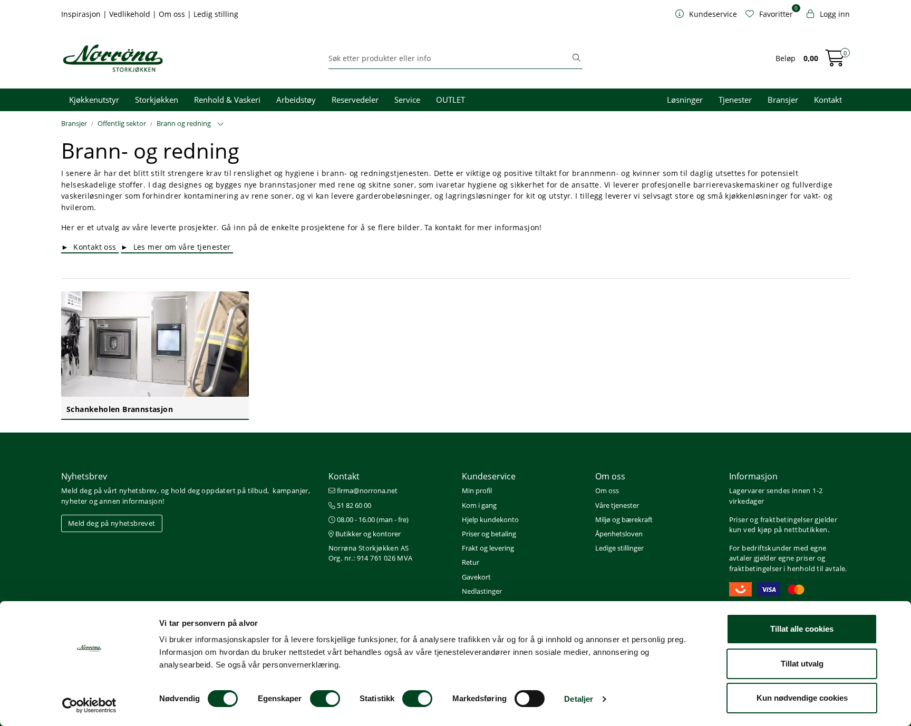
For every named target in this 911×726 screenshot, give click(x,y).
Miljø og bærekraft (624, 519)
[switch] (325, 698)
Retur (470, 562)
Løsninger (685, 99)
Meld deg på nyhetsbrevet (112, 523)
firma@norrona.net (366, 490)
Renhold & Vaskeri (227, 99)
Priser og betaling (489, 533)
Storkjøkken (156, 99)
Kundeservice (489, 476)
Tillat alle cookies (802, 628)
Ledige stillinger (619, 548)
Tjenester (735, 99)
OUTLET (450, 99)
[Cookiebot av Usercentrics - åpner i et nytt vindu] (89, 705)
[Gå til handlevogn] (835, 61)
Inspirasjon (82, 14)
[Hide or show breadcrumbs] (220, 124)
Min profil (477, 490)
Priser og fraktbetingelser (771, 519)
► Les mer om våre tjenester (177, 247)
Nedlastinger (482, 591)
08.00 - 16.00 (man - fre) (372, 519)
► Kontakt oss (90, 247)
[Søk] (576, 58)
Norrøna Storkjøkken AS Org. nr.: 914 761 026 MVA (370, 553)
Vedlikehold (130, 14)
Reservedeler (355, 99)
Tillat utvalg (802, 663)
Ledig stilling (215, 14)
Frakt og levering (488, 548)
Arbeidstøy (296, 99)
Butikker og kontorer (367, 533)
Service (407, 99)
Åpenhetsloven (619, 533)
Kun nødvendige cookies (802, 697)
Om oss (173, 14)
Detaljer (578, 698)
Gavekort (476, 577)
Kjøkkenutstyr (94, 99)
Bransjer (783, 99)
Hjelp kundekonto (490, 519)
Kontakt (828, 99)
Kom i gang (479, 505)
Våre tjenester (617, 505)
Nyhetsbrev (84, 476)
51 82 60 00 (353, 505)
